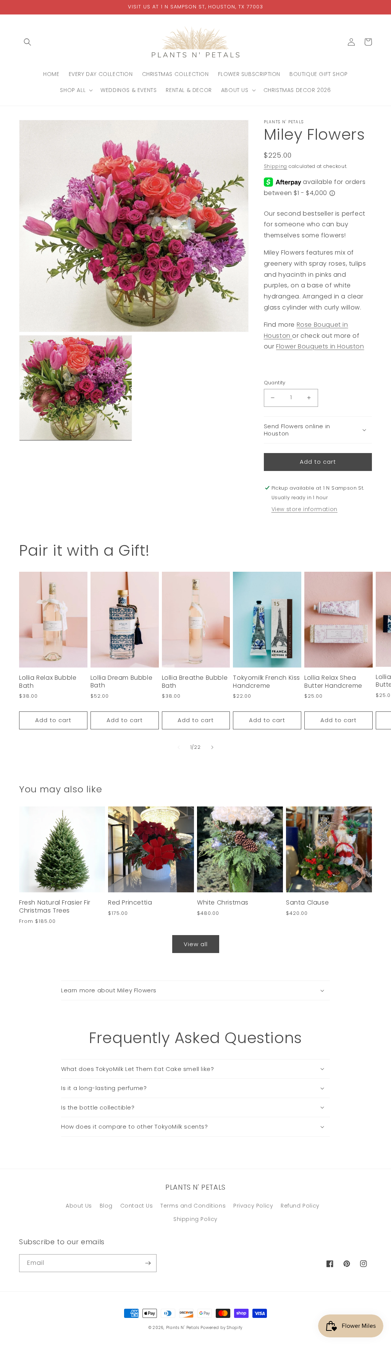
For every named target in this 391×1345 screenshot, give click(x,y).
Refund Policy (300, 1206)
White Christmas (223, 903)
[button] (27, 42)
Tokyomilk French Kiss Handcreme (266, 682)
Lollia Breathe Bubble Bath (195, 682)
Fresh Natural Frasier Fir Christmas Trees (54, 907)
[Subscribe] (147, 1263)
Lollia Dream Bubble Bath (121, 682)
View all (196, 944)
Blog (106, 1206)
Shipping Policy (195, 1219)
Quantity (275, 382)
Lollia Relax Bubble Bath (47, 682)
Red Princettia (130, 903)
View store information (304, 509)
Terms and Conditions (193, 1206)
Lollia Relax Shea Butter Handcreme (333, 682)
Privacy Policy (253, 1206)
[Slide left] (178, 747)
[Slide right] (212, 747)
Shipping (276, 166)
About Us (79, 1206)
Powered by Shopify (221, 1327)
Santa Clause (307, 903)
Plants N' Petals (182, 1327)
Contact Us (136, 1206)
